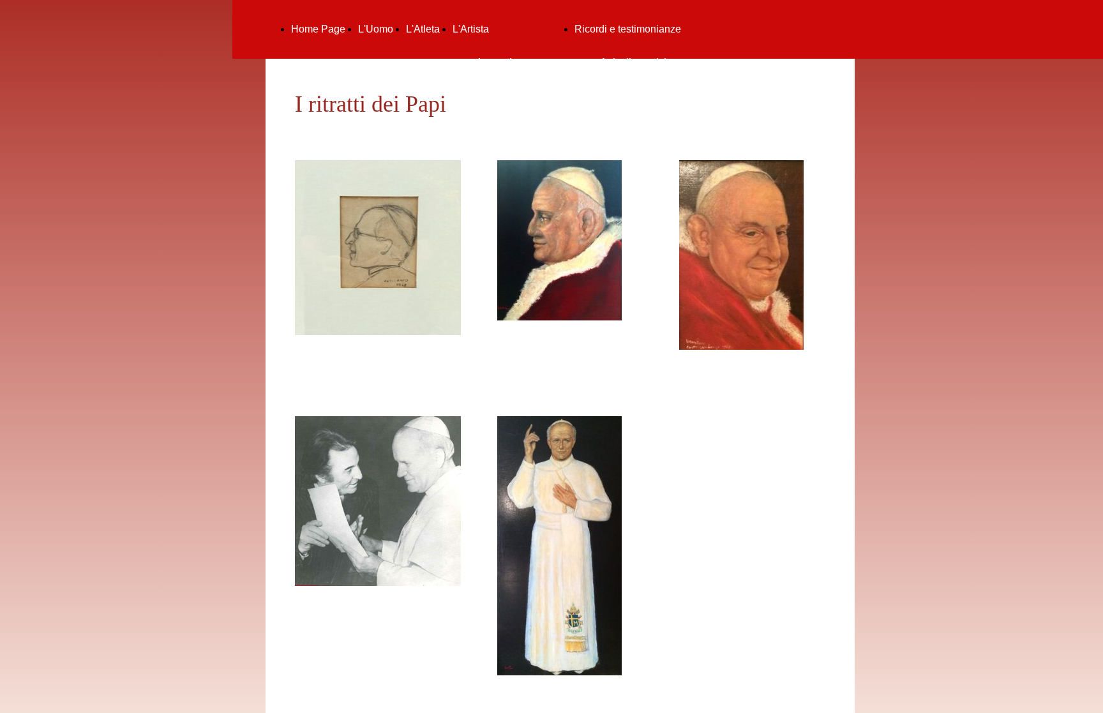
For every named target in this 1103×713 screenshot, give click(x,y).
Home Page (318, 29)
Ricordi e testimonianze (627, 29)
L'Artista (471, 29)
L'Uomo (375, 29)
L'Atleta (423, 29)
